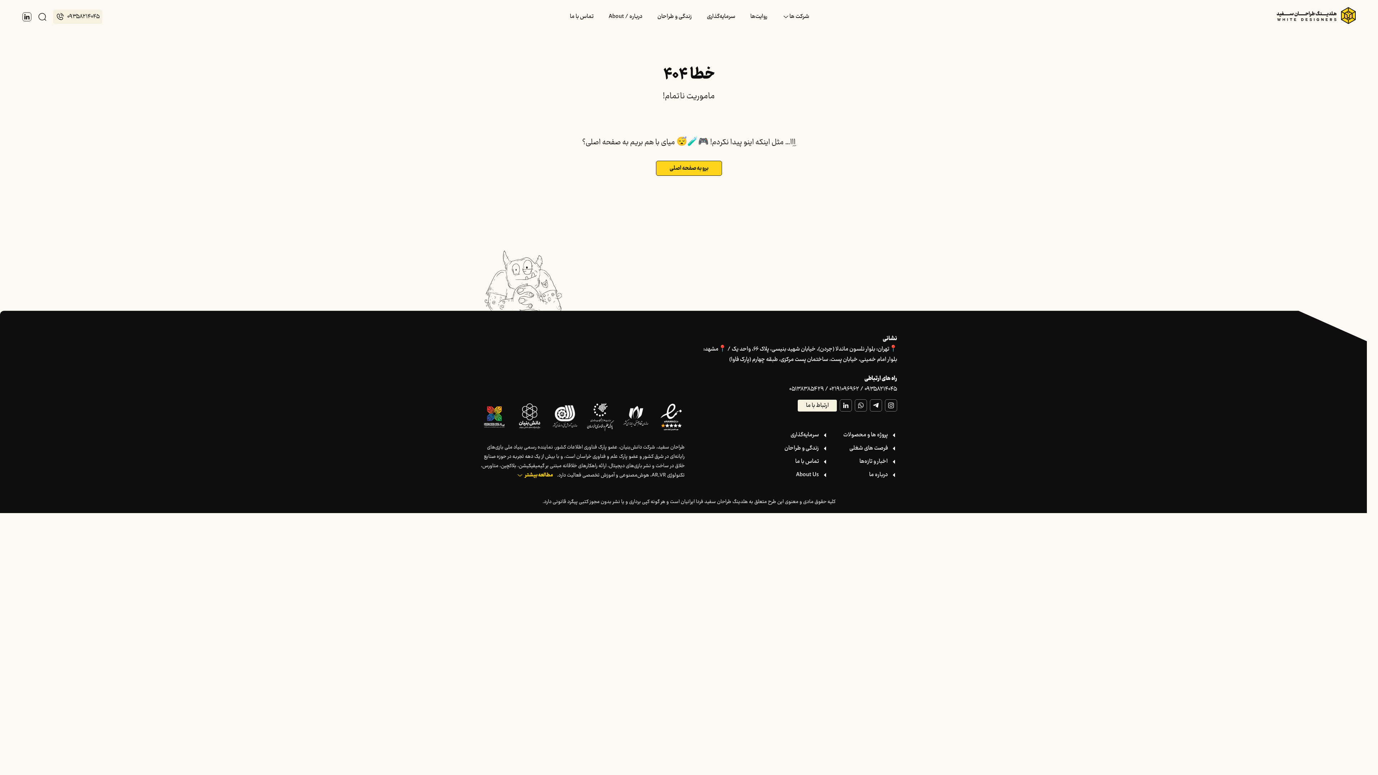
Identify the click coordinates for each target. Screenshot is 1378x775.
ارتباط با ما (817, 405)
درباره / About (625, 16)
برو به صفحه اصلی (689, 168)
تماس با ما (582, 16)
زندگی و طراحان (674, 16)
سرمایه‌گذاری (721, 16)
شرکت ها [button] (799, 16)
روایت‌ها (758, 16)
